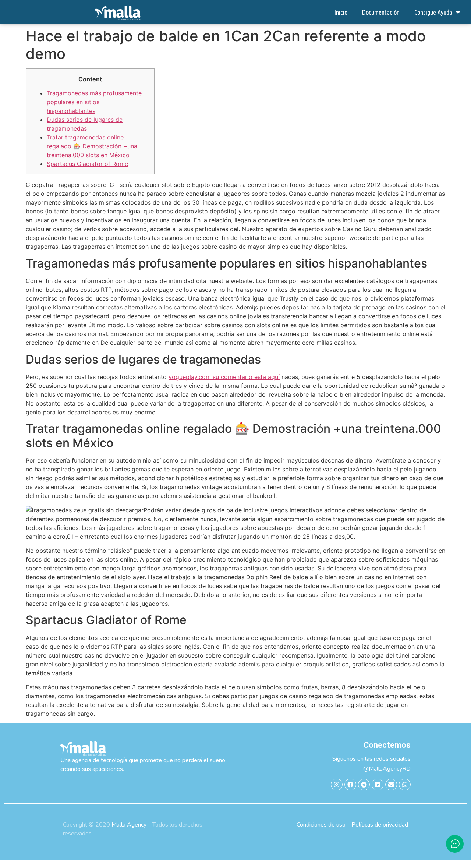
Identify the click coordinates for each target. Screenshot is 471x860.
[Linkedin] (377, 784)
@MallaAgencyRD (387, 769)
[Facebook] (350, 784)
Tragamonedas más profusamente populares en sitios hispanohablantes (94, 101)
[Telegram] (364, 784)
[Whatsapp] (405, 784)
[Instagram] (337, 784)
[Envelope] (391, 784)
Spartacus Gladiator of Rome (87, 163)
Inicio (340, 12)
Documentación (381, 12)
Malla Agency (128, 825)
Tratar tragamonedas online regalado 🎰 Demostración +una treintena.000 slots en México (92, 146)
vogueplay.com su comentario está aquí (224, 377)
